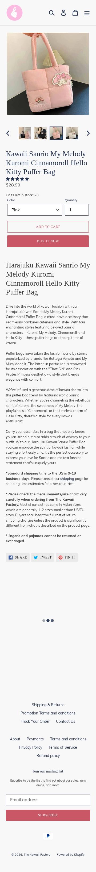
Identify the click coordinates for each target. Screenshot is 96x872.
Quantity (71, 200)
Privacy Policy (30, 747)
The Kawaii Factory (37, 854)
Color (11, 200)
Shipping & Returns (48, 704)
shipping (67, 478)
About (15, 739)
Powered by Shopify (71, 854)
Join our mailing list (48, 771)
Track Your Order (35, 721)
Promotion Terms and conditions (48, 713)
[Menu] (87, 12)
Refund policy (48, 755)
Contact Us (65, 721)
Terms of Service (63, 747)
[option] (25, 133)
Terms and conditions (68, 739)
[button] (18, 179)
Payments (35, 739)
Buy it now (48, 241)
